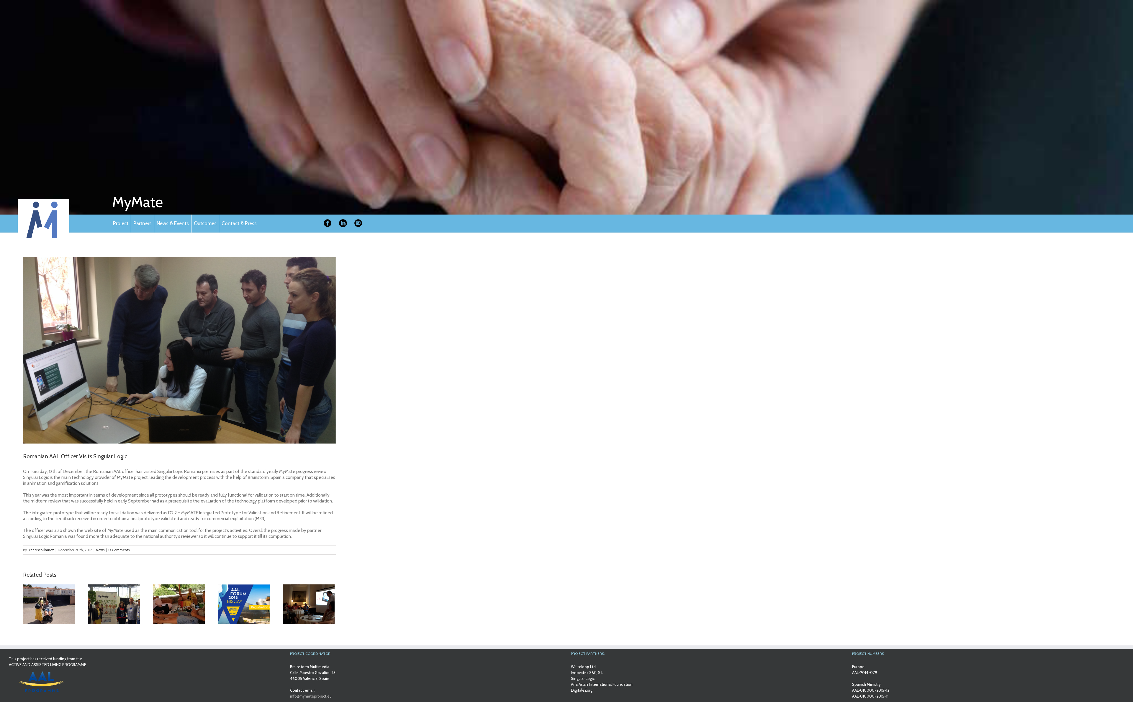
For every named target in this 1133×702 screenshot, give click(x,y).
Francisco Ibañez (41, 550)
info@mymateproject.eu (311, 696)
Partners (142, 223)
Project (120, 223)
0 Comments (119, 550)
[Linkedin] (343, 223)
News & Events (173, 223)
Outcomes (205, 223)
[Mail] (358, 223)
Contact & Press (239, 223)
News (100, 550)
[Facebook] (327, 223)
